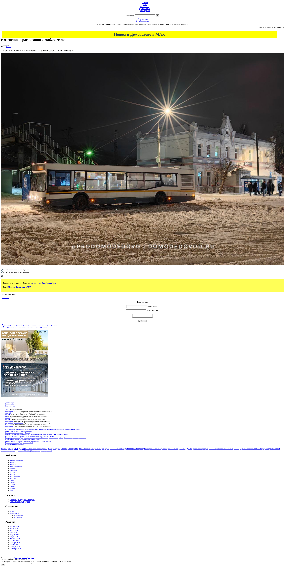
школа (38, 451)
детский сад (182, 449)
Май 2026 (13, 533)
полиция (257, 449)
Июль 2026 (14, 529)
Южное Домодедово (102, 449)
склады (8, 451)
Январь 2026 (14, 541)
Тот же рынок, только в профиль (14, 433)
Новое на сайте (9, 404)
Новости (8, 47)
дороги (189, 449)
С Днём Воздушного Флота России (15, 444)
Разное (12, 480)
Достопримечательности (16, 466)
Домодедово (19, 448)
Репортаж (12, 484)
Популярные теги (10, 406)
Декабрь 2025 (15, 543)
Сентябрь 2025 (15, 549)
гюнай (173, 449)
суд (17, 451)
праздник (264, 449)
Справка (12, 486)
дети (176, 449)
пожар (251, 449)
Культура (44, 449)
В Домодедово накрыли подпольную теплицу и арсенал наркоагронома (29, 325)
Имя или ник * (153, 306)
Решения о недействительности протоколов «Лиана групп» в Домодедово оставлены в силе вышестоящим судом (36, 434)
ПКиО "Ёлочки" (84, 449)
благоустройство (151, 449)
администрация (131, 449)
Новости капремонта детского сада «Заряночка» (18, 431)
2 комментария (46, 441)
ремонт (3, 451)
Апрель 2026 (14, 535)
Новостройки (145, 11)
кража (206, 449)
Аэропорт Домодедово (16, 460)
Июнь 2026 (14, 531)
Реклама (12, 482)
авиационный (114, 449)
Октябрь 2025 (15, 547)
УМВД (93, 449)
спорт (13, 451)
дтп (194, 449)
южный (49, 451)
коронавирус (199, 449)
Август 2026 (14, 527)
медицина (217, 449)
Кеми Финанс (13, 470)
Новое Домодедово (54, 449)
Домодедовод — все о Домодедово (24, 558)
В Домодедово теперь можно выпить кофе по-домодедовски (24, 327)
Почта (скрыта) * (153, 310)
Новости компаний (15, 476)
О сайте (145, 5)
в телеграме (44, 283)
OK (3, 565)
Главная (145, 3)
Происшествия (144, 9)
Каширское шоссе (35, 449)
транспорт (28, 451)
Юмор (11, 490)
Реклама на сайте (19, 515)
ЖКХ (27, 449)
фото (34, 451)
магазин (211, 449)
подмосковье (244, 449)
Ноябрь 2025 (14, 545)
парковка (236, 449)
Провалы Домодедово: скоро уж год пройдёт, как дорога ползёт (23, 441)
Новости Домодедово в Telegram (22, 500)
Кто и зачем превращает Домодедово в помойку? (19, 443)
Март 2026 (14, 537)
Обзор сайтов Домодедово (20, 502)
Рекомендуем (18, 517)
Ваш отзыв (5, 298)
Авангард (4, 449)
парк (231, 449)
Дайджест (12, 462)
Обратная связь (144, 7)
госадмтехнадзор (164, 449)
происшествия (274, 449)
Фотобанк (12, 488)
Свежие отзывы (9, 402)
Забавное (12, 468)
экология (44, 451)
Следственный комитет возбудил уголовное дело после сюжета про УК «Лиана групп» (29, 436)
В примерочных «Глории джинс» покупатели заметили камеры (22, 439)
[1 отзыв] (27, 433)
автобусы (121, 449)
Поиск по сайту (130, 15)
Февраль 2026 (15, 539)
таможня (21, 451)
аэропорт (141, 449)
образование (225, 449)
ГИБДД (10, 449)
